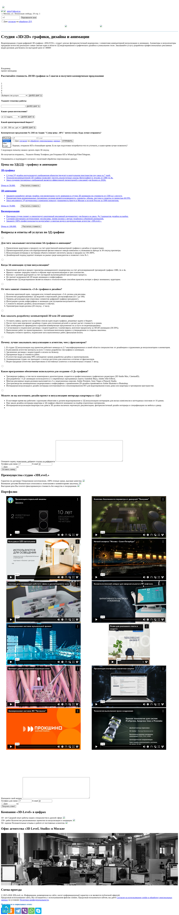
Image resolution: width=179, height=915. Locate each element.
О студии (95, 26)
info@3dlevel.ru (13, 11)
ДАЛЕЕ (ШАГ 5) (29, 128)
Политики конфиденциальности (34, 900)
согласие (12, 21)
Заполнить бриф (131, 26)
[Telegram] (6, 140)
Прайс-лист (79, 26)
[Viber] (6, 143)
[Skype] (38, 911)
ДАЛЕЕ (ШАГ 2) (35, 95)
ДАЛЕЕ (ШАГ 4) (27, 117)
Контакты (114, 26)
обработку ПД (25, 21)
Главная (48, 26)
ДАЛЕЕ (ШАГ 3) (33, 106)
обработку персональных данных (45, 141)
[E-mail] (6, 146)
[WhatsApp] (6, 138)
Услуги (61, 26)
